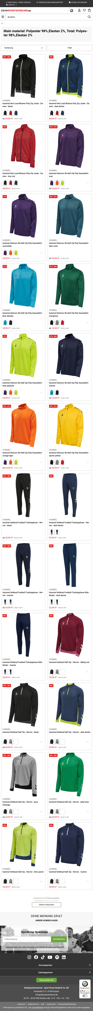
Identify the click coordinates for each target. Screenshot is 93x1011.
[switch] (85, 995)
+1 (87, 183)
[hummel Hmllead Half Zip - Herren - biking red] (70, 635)
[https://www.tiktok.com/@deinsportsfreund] (43, 957)
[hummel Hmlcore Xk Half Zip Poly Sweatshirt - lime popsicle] (62, 183)
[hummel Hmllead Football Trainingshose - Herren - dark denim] (70, 495)
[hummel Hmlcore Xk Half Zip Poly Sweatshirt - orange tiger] (57, 183)
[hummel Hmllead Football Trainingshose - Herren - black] (23, 495)
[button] (11, 5)
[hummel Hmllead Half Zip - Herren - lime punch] (23, 844)
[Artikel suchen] (89, 17)
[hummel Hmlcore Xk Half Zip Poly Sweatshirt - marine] (10, 322)
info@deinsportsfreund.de (46, 995)
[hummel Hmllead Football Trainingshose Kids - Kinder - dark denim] (70, 565)
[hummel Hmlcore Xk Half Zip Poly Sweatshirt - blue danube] (23, 286)
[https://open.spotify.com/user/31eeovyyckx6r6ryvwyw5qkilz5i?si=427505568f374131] (57, 957)
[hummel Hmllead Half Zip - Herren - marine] (70, 844)
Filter (70, 48)
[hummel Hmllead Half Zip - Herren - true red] (62, 672)
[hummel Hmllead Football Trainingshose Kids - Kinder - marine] (51, 602)
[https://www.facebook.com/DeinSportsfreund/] (36, 957)
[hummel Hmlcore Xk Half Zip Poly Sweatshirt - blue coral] (70, 216)
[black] (51, 322)
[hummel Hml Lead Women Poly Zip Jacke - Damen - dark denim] (16, 113)
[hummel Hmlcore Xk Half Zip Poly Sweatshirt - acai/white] (51, 183)
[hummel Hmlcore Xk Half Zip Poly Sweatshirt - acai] (70, 146)
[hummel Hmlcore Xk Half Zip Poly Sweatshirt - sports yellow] (70, 425)
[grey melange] (57, 322)
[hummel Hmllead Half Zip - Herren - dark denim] (70, 705)
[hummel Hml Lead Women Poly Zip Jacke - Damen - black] (23, 76)
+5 (87, 672)
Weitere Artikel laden (46, 905)
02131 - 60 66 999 (31, 998)
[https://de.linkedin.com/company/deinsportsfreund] (64, 957)
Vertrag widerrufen (46, 980)
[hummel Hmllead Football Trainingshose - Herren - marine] (51, 532)
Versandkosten (37, 1007)
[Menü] (89, 981)
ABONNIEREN (59, 939)
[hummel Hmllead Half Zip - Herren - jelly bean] (70, 774)
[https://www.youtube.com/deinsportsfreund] (50, 957)
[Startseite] (2, 23)
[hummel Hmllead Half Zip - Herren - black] (51, 672)
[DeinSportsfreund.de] (16, 10)
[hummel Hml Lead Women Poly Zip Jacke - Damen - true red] (10, 113)
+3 (87, 322)
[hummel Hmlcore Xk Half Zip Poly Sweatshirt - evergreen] (70, 286)
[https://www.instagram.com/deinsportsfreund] (29, 957)
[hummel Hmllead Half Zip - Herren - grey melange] (57, 672)
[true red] (62, 322)
